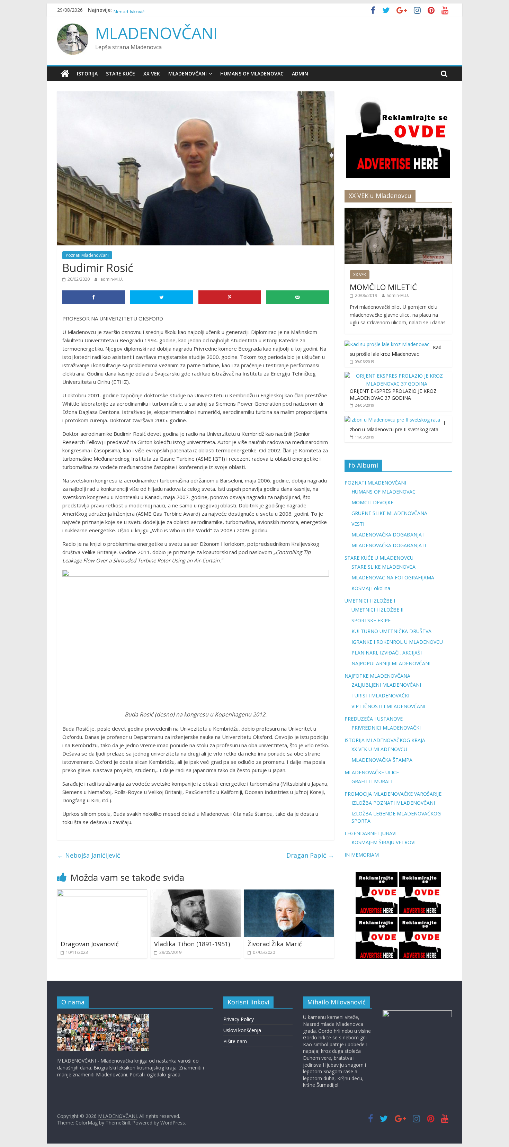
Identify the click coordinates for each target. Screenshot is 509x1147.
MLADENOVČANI (156, 33)
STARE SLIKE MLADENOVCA (383, 566)
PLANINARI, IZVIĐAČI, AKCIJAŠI (386, 652)
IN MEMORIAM (362, 854)
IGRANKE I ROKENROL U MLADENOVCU (397, 642)
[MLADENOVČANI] (65, 73)
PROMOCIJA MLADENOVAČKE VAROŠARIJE (393, 794)
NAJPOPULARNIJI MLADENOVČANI (390, 663)
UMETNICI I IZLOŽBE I (370, 600)
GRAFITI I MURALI (371, 781)
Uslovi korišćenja (242, 1030)
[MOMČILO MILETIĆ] (398, 211)
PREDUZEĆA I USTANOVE (374, 718)
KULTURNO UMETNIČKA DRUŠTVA (391, 631)
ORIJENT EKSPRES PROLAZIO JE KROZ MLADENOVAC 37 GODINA (393, 394)
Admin (300, 73)
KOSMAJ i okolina (370, 588)
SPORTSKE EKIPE (371, 620)
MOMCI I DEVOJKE (372, 502)
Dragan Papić (310, 855)
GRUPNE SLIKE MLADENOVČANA (389, 513)
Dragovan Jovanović (90, 944)
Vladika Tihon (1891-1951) (192, 944)
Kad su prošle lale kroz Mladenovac (395, 351)
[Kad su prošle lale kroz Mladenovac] (387, 344)
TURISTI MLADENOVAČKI (380, 695)
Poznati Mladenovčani (87, 255)
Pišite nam (235, 1041)
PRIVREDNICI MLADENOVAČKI (386, 727)
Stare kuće (120, 73)
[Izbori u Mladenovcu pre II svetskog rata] (392, 419)
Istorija (87, 73)
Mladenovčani (187, 73)
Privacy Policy (238, 1019)
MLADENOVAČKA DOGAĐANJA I (388, 534)
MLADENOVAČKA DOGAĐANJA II (388, 545)
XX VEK (151, 73)
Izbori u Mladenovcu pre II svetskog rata (397, 426)
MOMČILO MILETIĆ (383, 287)
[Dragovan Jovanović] (102, 893)
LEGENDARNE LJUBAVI (370, 833)
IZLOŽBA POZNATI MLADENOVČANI (393, 803)
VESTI (357, 524)
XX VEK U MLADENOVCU (379, 749)
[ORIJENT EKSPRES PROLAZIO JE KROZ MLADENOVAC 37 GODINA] (396, 375)
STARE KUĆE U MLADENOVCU (379, 557)
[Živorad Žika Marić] (289, 893)
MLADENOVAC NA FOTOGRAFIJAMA (392, 577)
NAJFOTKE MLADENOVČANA (377, 675)
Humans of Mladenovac (252, 73)
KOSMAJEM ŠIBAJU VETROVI (383, 842)
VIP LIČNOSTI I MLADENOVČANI (388, 706)
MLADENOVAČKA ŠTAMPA (381, 760)
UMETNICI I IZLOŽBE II (377, 609)
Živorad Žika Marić (275, 944)
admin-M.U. (111, 279)
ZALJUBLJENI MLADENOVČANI (386, 684)
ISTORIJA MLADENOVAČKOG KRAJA (385, 740)
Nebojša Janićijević (88, 855)
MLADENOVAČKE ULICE (372, 772)
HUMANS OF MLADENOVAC (383, 491)
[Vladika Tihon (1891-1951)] (196, 893)
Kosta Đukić (126, 10)
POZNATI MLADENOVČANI (375, 482)
